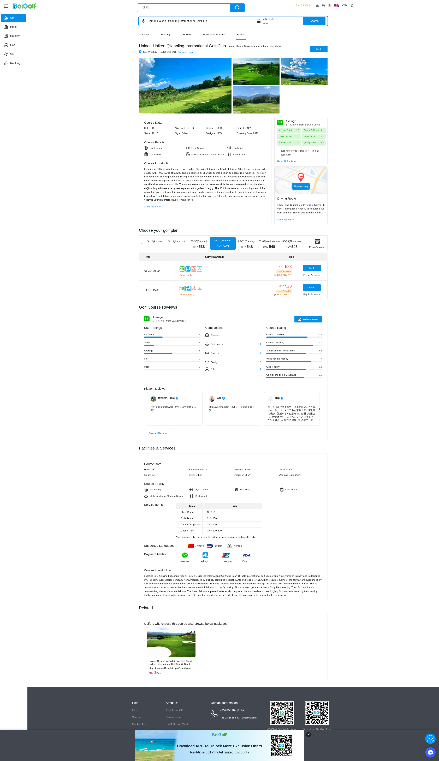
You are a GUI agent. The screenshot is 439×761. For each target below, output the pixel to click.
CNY (344, 5)
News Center (174, 717)
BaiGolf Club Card (177, 724)
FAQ (135, 710)
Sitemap (137, 717)
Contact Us (139, 724)
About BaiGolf (174, 710)
